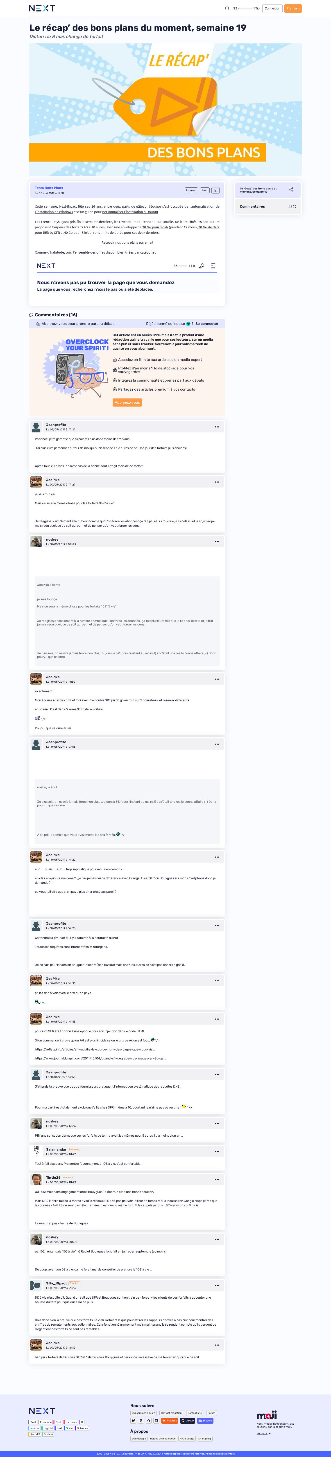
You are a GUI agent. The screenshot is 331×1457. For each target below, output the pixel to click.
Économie (46, 1422)
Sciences (82, 1428)
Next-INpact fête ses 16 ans (80, 206)
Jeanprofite (56, 425)
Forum (211, 1413)
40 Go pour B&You (77, 232)
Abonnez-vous (127, 402)
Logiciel (48, 1428)
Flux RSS (172, 1420)
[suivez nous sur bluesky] (133, 1421)
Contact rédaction (171, 1413)
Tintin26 (53, 1178)
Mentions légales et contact (220, 1454)
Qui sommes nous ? (143, 1413)
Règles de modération (163, 1438)
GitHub (190, 1420)
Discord (207, 1420)
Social (69, 1428)
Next (59, 1428)
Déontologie (139, 1438)
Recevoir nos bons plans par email (127, 242)
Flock (59, 1422)
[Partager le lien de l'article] (291, 190)
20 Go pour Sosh (155, 227)
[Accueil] (42, 8)
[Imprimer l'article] (215, 190)
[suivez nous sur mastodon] (141, 1421)
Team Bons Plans (49, 188)
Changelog (204, 1438)
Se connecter (206, 324)
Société (48, 1434)
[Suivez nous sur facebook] (149, 1421)
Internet (35, 1428)
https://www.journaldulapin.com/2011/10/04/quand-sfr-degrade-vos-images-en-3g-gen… (101, 1058)
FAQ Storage (187, 1438)
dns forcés (107, 835)
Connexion (272, 8)
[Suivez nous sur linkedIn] (156, 1421)
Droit (33, 1422)
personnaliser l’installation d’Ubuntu (130, 211)
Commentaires (252, 207)
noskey (52, 539)
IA (82, 1422)
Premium (293, 8)
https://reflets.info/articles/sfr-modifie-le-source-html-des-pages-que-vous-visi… (95, 1049)
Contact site (195, 1413)
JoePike (53, 480)
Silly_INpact (56, 1283)
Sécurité (35, 1434)
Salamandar (56, 1149)
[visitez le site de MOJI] (267, 1418)
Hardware (71, 1422)
